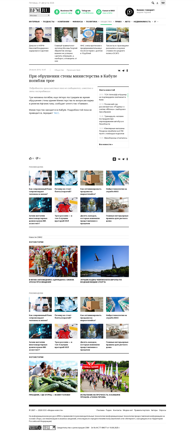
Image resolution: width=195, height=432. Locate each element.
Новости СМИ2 (35, 237)
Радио (109, 410)
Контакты (117, 410)
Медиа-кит (128, 410)
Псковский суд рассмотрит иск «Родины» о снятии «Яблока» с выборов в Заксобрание (112, 108)
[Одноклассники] (127, 70)
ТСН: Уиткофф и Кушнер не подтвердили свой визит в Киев (113, 97)
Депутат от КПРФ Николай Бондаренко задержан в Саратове (39, 48)
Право (118, 21)
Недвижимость (142, 21)
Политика (91, 21)
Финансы (78, 21)
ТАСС (56, 112)
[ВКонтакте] (119, 70)
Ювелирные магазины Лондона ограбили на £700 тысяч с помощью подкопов (111, 131)
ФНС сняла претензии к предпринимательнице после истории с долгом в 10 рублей (91, 49)
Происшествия (73, 70)
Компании (63, 21)
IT (155, 21)
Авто (127, 21)
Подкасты (48, 21)
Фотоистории (36, 242)
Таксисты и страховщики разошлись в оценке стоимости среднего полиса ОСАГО (117, 49)
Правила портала (142, 410)
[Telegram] (123, 70)
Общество (106, 21)
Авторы (154, 410)
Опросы (162, 410)
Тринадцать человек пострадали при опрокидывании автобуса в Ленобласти (111, 120)
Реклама (100, 410)
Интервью (34, 21)
